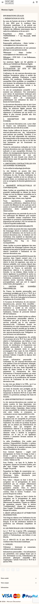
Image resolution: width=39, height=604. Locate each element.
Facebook (3, 569)
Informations (4, 587)
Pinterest (13, 569)
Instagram (17, 569)
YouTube (8, 569)
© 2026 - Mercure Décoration (10, 601)
